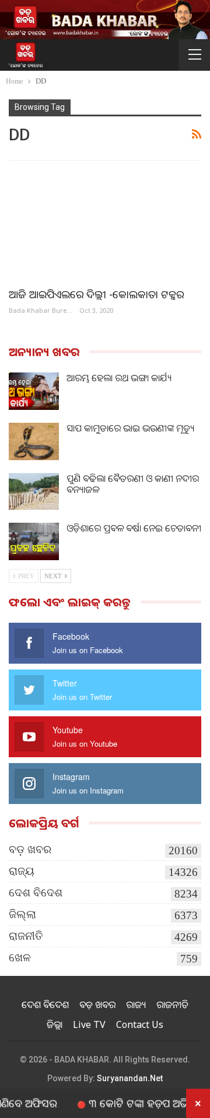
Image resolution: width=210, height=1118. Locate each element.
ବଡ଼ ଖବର (30, 849)
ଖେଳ (20, 957)
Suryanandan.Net (130, 1078)
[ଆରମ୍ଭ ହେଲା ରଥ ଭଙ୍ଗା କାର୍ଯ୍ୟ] (34, 391)
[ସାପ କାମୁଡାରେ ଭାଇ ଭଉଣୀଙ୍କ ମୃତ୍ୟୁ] (34, 441)
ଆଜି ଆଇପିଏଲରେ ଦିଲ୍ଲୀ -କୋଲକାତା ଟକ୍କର (96, 294)
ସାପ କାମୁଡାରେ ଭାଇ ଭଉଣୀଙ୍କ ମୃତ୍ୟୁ (130, 428)
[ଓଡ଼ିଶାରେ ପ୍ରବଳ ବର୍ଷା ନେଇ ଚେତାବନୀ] (34, 541)
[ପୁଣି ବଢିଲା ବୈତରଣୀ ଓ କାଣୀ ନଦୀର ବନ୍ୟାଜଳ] (34, 491)
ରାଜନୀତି (26, 936)
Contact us (139, 1024)
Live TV (89, 1024)
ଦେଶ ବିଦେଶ (35, 892)
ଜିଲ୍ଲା (22, 914)
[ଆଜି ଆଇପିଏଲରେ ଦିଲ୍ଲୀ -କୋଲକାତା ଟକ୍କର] (105, 224)
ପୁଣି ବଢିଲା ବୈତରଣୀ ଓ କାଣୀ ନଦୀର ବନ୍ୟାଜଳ (132, 484)
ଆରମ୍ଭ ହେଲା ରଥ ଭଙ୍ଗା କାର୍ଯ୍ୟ (119, 377)
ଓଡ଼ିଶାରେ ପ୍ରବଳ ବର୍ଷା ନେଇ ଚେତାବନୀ (133, 528)
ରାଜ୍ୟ (21, 871)
